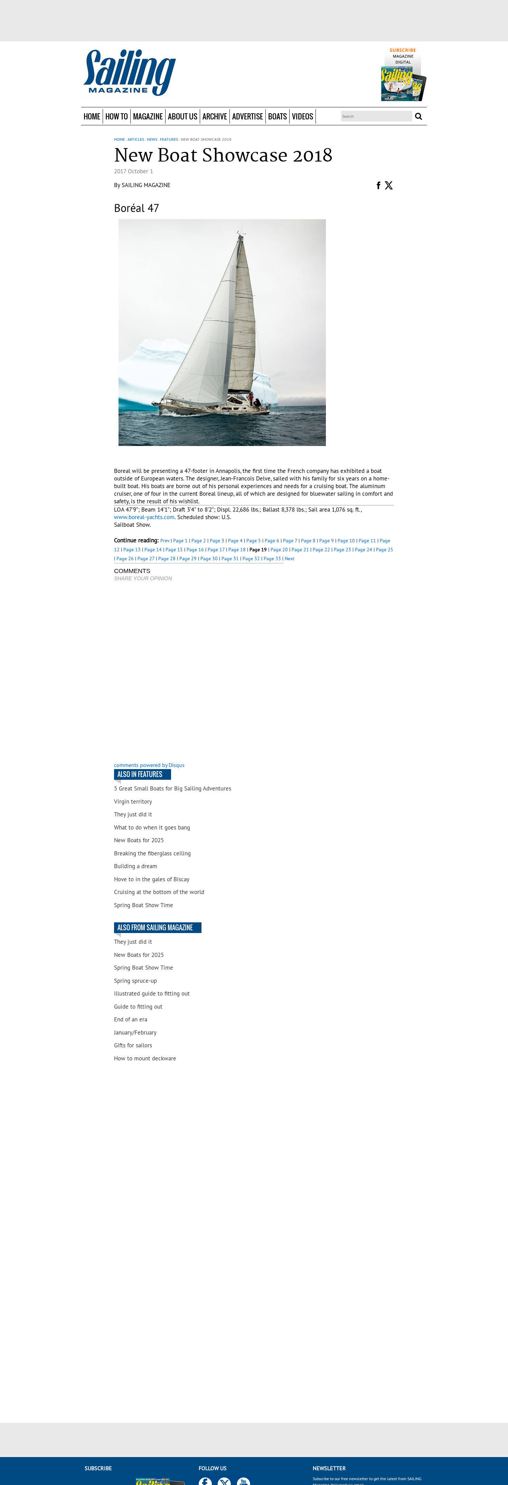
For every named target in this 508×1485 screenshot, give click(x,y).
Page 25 (384, 549)
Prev (164, 540)
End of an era (130, 1019)
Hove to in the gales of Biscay (151, 879)
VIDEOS (302, 116)
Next (289, 558)
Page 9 (326, 540)
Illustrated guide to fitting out (152, 993)
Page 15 (174, 549)
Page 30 (209, 558)
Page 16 (195, 549)
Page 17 (216, 549)
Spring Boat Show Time (143, 905)
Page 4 (235, 540)
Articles (136, 139)
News (152, 139)
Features (169, 139)
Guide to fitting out (138, 1006)
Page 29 (188, 558)
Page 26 (125, 558)
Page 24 (363, 549)
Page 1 (180, 540)
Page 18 (237, 549)
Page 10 (346, 540)
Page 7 (290, 540)
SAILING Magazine (146, 185)
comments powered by (149, 764)
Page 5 (253, 540)
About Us (182, 116)
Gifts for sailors (133, 1045)
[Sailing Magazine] (129, 73)
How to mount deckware (145, 1058)
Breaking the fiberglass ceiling (152, 853)
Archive (215, 116)
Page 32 (251, 558)
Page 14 (153, 549)
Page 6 (272, 540)
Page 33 (272, 558)
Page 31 (230, 558)
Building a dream (135, 866)
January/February (135, 1032)
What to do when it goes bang (152, 827)
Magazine (148, 116)
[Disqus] (198, 672)
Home (92, 116)
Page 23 (342, 549)
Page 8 (308, 540)
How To (116, 116)
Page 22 (321, 549)
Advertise (247, 116)
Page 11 (367, 540)
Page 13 (132, 549)
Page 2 (198, 540)
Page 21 (300, 549)
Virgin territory (133, 801)
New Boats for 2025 (139, 840)
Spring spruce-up (135, 980)
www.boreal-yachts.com (144, 517)
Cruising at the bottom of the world (159, 892)
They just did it (133, 814)
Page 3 (217, 540)
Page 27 (146, 558)
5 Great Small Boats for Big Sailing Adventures (172, 788)
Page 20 (279, 549)
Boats (277, 116)
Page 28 (167, 558)
